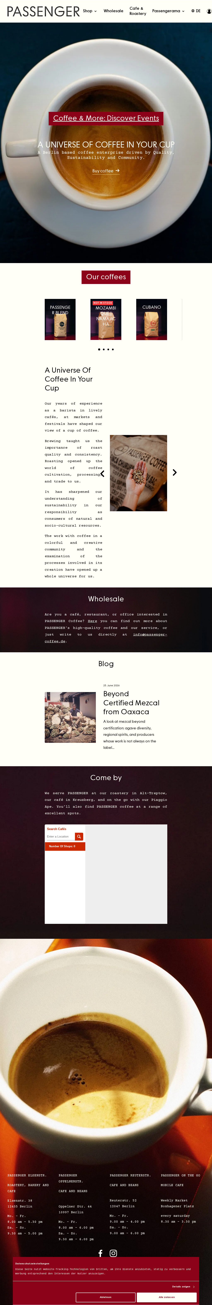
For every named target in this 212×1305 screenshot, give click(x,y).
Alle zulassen (167, 1297)
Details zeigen (181, 1287)
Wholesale (106, 599)
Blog (106, 664)
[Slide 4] (113, 349)
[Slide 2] (103, 349)
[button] (106, 171)
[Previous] (102, 473)
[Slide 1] (99, 349)
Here (92, 621)
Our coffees (106, 277)
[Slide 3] (108, 349)
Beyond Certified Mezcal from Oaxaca (131, 703)
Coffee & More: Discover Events (106, 118)
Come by (106, 778)
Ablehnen (105, 1297)
